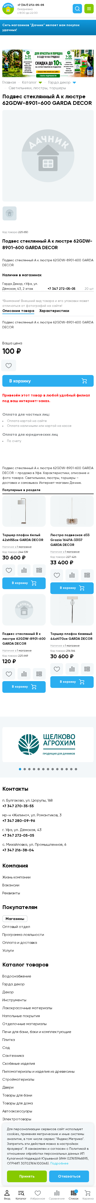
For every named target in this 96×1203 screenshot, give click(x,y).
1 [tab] (20, 769)
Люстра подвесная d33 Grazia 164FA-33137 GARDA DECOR (69, 540)
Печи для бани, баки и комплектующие (36, 1032)
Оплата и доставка (19, 942)
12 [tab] (71, 769)
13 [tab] (76, 769)
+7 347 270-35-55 (18, 806)
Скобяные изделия (18, 1063)
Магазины (15, 918)
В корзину (20, 381)
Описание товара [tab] (18, 311)
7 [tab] (48, 769)
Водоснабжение (16, 976)
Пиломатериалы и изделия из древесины (38, 1071)
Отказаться (69, 1176)
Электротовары (16, 1119)
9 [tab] (57, 769)
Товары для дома (17, 1103)
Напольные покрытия (21, 1016)
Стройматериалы (18, 1079)
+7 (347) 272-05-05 (30, 5)
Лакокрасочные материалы (27, 1008)
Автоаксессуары (17, 1111)
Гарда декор (60, 82)
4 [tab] (34, 769)
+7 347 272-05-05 (61, 289)
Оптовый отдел (16, 926)
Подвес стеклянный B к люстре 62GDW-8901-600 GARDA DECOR (23, 639)
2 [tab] (25, 769)
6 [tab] (43, 769)
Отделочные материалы (24, 1024)
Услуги (8, 950)
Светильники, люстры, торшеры (37, 88)
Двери (8, 1087)
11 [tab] (66, 769)
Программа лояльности (23, 934)
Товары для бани (17, 1095)
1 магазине (17, 546)
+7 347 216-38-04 (18, 850)
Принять (27, 1176)
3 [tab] (29, 769)
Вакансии (10, 885)
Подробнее (59, 1163)
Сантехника (13, 1055)
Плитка (8, 1039)
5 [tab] (39, 769)
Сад (6, 1047)
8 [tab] (52, 769)
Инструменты (14, 1000)
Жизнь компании (16, 877)
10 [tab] (62, 769)
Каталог (30, 82)
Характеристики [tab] (54, 311)
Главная (9, 82)
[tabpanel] (48, 744)
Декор (8, 992)
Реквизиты (11, 893)
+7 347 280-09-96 (18, 820)
